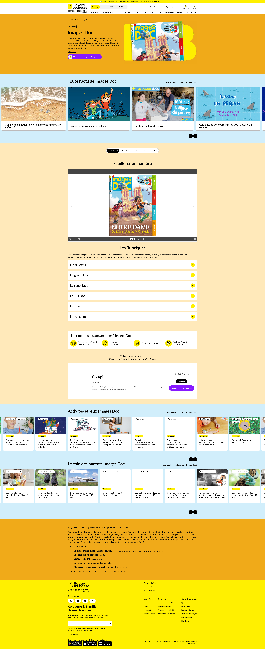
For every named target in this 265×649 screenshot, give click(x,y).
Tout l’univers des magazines (81, 20)
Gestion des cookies (151, 641)
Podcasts (125, 150)
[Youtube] (85, 601)
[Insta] (71, 601)
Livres (159, 12)
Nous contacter (149, 590)
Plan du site (185, 621)
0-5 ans (104, 7)
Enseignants (148, 603)
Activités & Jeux (124, 12)
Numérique (169, 12)
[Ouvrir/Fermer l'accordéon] (193, 265)
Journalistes (148, 610)
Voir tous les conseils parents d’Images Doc (179, 465)
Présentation (113, 150)
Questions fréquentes (151, 587)
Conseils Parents (107, 12)
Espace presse (186, 606)
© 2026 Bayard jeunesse (188, 641)
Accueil (70, 20)
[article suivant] (195, 459)
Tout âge (95, 7)
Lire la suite (72, 52)
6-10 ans (113, 7)
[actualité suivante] (195, 136)
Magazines (149, 12)
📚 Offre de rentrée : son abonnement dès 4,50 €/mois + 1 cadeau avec (129, 1)
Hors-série (153, 150)
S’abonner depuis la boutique (181, 388)
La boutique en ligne (168, 7)
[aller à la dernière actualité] (191, 136)
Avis (143, 150)
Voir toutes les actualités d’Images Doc (181, 82)
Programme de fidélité (166, 610)
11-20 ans (122, 7)
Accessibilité (192, 643)
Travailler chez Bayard (189, 614)
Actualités (95, 12)
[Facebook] (78, 601)
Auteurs (146, 606)
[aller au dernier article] (191, 459)
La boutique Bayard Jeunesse (168, 603)
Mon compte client (164, 606)
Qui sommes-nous (187, 603)
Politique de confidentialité (169, 641)
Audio (179, 12)
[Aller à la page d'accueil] (77, 13)
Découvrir (182, 381)
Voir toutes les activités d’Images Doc (181, 412)
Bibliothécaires (149, 614)
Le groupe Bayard (187, 610)
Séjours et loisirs (191, 12)
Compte (194, 8)
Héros (139, 12)
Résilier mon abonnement (167, 614)
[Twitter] (92, 601)
